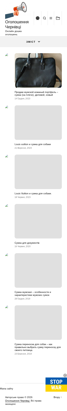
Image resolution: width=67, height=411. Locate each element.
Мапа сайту (6, 388)
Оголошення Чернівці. (17, 400)
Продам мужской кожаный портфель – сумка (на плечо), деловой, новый (36, 93)
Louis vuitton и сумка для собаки (33, 144)
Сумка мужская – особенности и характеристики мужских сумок (33, 293)
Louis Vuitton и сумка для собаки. (33, 193)
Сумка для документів (27, 242)
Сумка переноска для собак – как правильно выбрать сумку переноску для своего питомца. (38, 347)
